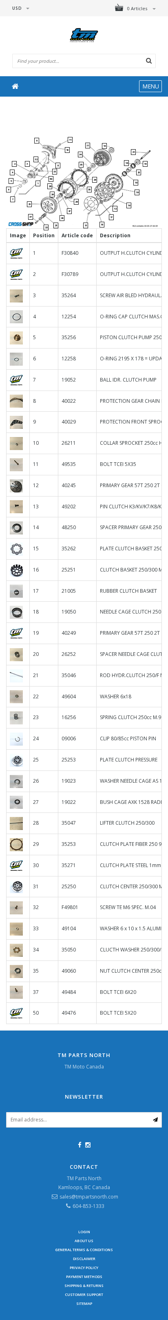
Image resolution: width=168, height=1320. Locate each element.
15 (102, 224)
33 (54, 171)
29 (76, 201)
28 (50, 186)
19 (137, 192)
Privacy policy (84, 1267)
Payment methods (84, 1276)
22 (46, 227)
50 (51, 179)
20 (138, 172)
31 (87, 145)
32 (36, 159)
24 (62, 218)
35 (81, 164)
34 (80, 154)
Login (84, 1231)
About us (84, 1240)
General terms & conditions (84, 1249)
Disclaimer (84, 1258)
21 (133, 152)
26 (52, 194)
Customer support (84, 1294)
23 (56, 225)
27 (69, 211)
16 (129, 205)
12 (115, 208)
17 (111, 217)
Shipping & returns (84, 1285)
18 (126, 163)
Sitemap (84, 1303)
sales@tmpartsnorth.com (89, 1196)
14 (104, 146)
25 (29, 204)
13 (85, 225)
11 (70, 139)
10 (67, 150)
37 (30, 217)
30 (89, 189)
